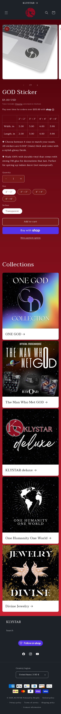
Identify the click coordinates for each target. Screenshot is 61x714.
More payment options (30, 238)
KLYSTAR (18, 698)
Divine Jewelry (17, 606)
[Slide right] (37, 85)
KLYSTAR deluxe (19, 470)
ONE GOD (13, 334)
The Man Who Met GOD (24, 402)
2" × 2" (9, 192)
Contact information (32, 707)
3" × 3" (24, 192)
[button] (6, 12)
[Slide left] (23, 85)
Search (9, 630)
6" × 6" (9, 199)
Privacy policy (15, 703)
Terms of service (31, 703)
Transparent (12, 211)
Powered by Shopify (31, 698)
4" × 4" (39, 192)
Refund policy (48, 698)
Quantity (6, 172)
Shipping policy (48, 703)
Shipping (18, 104)
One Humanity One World (26, 538)
